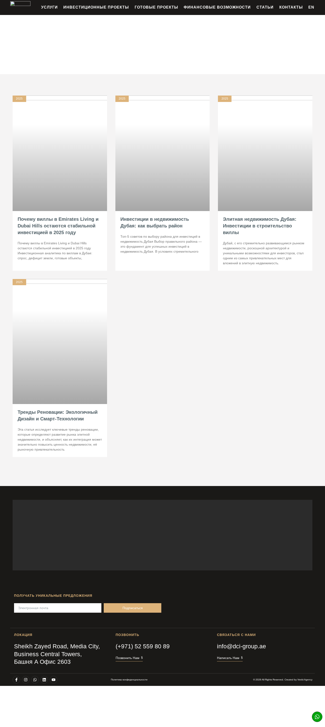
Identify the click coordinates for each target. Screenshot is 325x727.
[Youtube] (53, 680)
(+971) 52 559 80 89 (143, 646)
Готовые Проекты (156, 7)
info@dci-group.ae (241, 646)
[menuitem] (311, 7)
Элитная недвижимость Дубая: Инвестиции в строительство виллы (259, 226)
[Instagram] (26, 680)
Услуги (49, 7)
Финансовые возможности (217, 7)
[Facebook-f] (16, 680)
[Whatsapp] (317, 717)
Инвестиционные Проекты (96, 7)
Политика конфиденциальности (129, 679)
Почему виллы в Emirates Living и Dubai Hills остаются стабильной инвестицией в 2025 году (58, 226)
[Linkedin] (44, 680)
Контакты (291, 7)
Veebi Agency (304, 679)
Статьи (265, 7)
